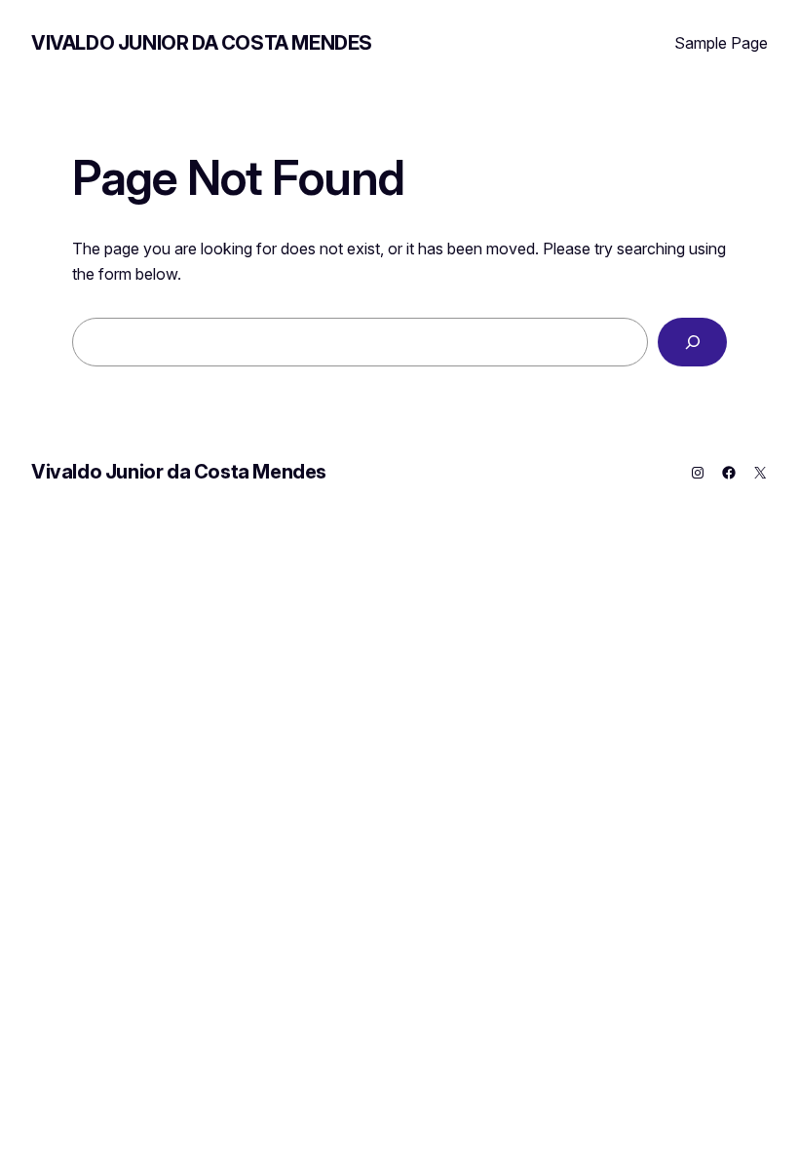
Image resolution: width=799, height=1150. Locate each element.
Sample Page (721, 43)
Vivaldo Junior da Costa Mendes (201, 43)
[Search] (692, 341)
